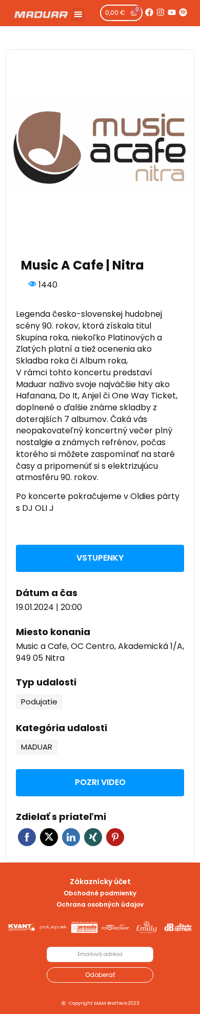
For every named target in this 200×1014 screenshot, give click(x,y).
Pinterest (115, 837)
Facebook (27, 837)
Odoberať (100, 974)
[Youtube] (172, 12)
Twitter (49, 837)
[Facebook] (149, 12)
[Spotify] (183, 12)
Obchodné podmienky (100, 893)
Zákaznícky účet (100, 881)
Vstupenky (100, 558)
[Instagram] (160, 12)
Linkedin (71, 837)
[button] (78, 14)
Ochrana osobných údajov (100, 904)
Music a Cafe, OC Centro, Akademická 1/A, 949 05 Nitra (100, 652)
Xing (93, 837)
